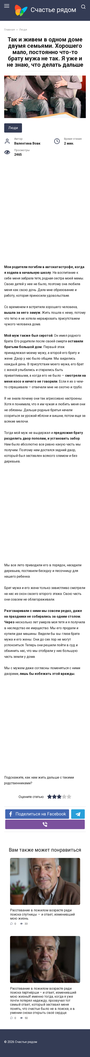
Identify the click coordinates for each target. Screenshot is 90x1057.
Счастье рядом (53, 10)
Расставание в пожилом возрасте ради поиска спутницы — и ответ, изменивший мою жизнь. (42, 914)
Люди (13, 128)
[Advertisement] (45, 217)
